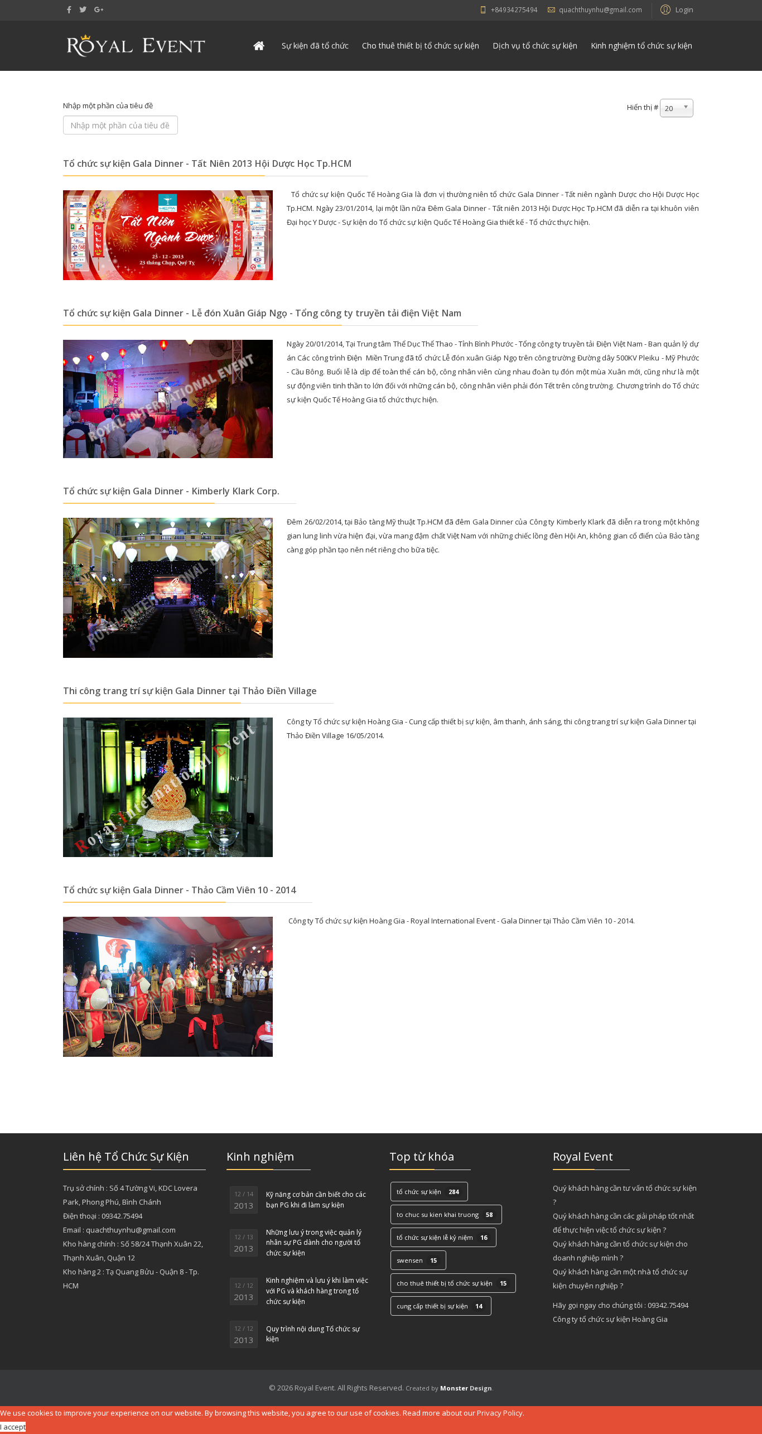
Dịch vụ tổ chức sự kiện (535, 45)
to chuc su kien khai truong (445, 1214)
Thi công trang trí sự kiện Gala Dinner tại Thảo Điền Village (190, 691)
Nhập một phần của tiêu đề (109, 105)
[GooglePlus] (98, 9)
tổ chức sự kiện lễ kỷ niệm (442, 1237)
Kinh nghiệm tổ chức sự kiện (641, 45)
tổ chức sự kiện (428, 1191)
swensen (417, 1260)
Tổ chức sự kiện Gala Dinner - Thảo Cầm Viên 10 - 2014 (179, 890)
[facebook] (69, 9)
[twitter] (82, 9)
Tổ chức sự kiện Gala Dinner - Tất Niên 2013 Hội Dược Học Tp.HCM (207, 163)
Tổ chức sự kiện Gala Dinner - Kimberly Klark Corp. (171, 491)
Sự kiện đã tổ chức (315, 45)
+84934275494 (514, 9)
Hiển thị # (642, 107)
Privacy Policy (500, 1413)
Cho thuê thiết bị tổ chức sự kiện (420, 45)
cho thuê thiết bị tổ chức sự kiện (452, 1283)
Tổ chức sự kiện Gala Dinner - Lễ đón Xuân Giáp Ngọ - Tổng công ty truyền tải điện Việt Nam (262, 313)
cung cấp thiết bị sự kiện (439, 1306)
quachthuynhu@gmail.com (600, 9)
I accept (13, 1427)
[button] (675, 9)
